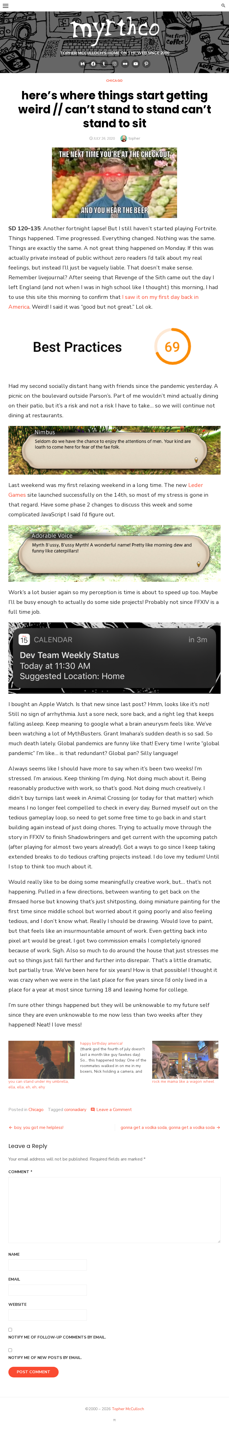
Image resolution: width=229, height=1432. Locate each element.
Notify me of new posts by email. (45, 1357)
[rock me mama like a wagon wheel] (185, 1060)
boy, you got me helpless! (38, 1127)
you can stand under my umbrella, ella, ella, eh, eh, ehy (38, 1084)
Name (14, 1254)
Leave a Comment (114, 1110)
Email (14, 1279)
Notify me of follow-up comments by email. (57, 1337)
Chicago (114, 80)
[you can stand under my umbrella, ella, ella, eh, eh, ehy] (41, 1060)
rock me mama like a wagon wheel (183, 1081)
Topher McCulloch (128, 1409)
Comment (20, 1172)
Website (17, 1304)
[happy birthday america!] (116, 1057)
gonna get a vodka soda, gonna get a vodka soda (168, 1127)
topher (134, 138)
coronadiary (75, 1110)
